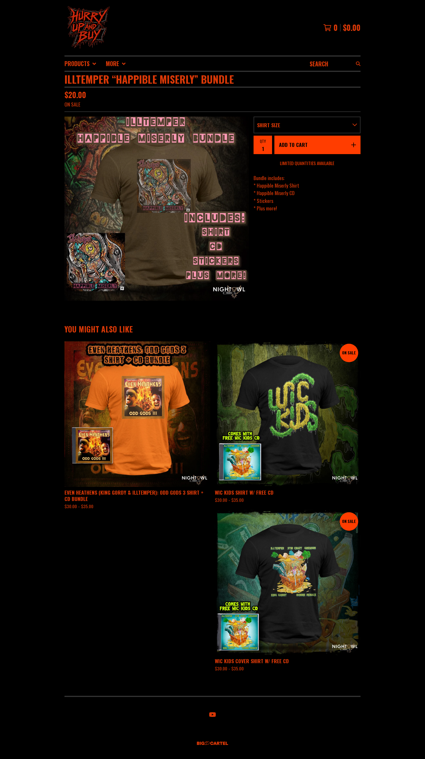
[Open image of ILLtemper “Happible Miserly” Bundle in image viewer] (156, 209)
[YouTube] (212, 714)
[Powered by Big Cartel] (212, 743)
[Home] (87, 28)
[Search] (358, 64)
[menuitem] (80, 64)
